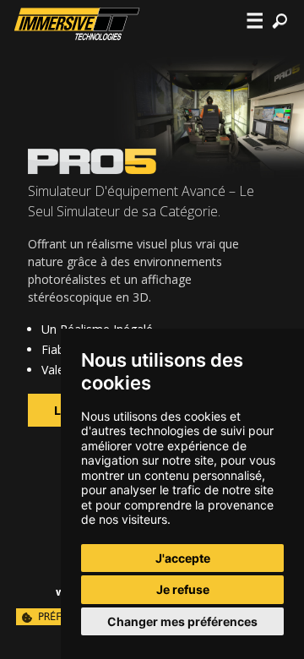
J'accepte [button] (182, 558)
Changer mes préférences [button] (182, 621)
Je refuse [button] (182, 589)
